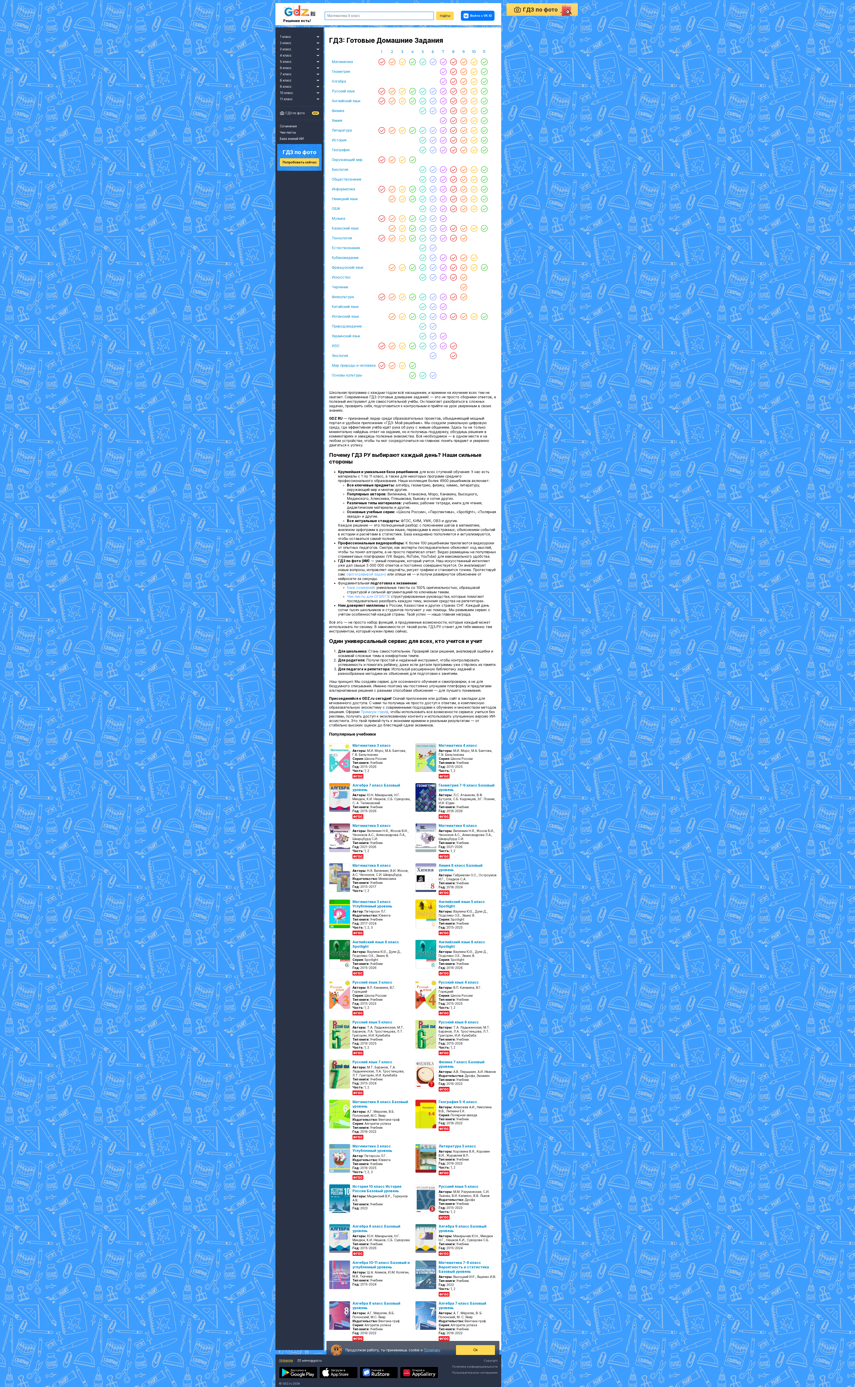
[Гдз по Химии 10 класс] (474, 120)
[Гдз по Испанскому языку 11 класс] (484, 316)
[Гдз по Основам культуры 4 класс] (412, 375)
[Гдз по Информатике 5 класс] (423, 189)
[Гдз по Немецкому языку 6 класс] (433, 198)
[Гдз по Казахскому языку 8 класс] (453, 228)
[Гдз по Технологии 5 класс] (423, 238)
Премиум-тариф (374, 716)
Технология (342, 238)
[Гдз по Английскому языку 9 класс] (463, 100)
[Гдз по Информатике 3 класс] (402, 189)
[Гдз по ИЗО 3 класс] (402, 345)
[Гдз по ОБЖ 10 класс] (474, 208)
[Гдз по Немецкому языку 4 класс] (412, 198)
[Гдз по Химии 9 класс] (463, 120)
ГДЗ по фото (295, 113)
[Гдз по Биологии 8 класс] (453, 169)
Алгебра (339, 81)
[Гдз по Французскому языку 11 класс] (484, 267)
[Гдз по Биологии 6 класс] (433, 169)
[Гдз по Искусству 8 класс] (453, 277)
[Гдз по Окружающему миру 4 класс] (412, 159)
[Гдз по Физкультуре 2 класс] (392, 296)
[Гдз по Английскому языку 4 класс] (412, 100)
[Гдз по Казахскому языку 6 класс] (433, 228)
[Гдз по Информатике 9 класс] (463, 189)
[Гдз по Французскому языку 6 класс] (433, 267)
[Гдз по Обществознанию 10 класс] (474, 179)
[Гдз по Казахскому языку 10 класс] (474, 228)
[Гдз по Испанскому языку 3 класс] (402, 316)
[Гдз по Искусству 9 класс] (463, 277)
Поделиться (344, 386)
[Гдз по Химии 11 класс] (484, 120)
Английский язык (346, 101)
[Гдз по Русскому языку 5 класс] (423, 91)
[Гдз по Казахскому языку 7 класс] (443, 228)
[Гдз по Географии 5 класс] (423, 149)
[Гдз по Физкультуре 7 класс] (443, 296)
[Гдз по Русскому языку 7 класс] (443, 91)
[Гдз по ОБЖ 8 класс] (453, 208)
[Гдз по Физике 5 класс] (423, 110)
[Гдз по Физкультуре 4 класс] (412, 296)
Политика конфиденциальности (475, 1371)
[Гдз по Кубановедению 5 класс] (423, 257)
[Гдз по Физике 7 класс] (443, 110)
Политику (432, 1350)
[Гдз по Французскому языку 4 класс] (412, 267)
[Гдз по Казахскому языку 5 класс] (423, 228)
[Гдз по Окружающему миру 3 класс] (402, 159)
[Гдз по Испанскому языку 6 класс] (433, 316)
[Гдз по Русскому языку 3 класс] (402, 91)
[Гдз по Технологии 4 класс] (412, 238)
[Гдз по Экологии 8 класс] (453, 355)
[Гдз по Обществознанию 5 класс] (423, 179)
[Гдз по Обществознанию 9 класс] (463, 179)
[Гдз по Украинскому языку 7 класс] (443, 336)
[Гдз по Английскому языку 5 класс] (423, 100)
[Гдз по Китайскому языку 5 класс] (423, 306)
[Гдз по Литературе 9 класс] (463, 130)
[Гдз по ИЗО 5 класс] (423, 345)
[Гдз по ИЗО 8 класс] (453, 345)
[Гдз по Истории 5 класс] (423, 140)
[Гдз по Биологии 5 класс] (423, 169)
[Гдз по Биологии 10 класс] (474, 169)
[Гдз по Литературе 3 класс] (402, 130)
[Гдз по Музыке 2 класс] (392, 218)
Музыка (338, 218)
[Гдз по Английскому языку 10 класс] (474, 100)
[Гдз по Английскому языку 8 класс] (453, 100)
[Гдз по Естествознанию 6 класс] (433, 247)
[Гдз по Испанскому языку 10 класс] (474, 316)
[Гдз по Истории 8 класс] (453, 140)
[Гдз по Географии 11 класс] (484, 149)
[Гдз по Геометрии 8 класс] (453, 71)
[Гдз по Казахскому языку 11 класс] (484, 228)
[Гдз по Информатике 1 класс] (382, 189)
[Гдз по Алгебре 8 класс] (453, 81)
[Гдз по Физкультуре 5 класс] (423, 296)
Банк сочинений (360, 592)
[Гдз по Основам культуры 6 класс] (433, 375)
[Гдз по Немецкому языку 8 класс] (453, 198)
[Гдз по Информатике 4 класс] (412, 189)
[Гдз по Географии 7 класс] (443, 149)
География (341, 150)
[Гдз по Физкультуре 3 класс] (402, 296)
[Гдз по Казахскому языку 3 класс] (402, 228)
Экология (340, 355)
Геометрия (341, 71)
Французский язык (347, 267)
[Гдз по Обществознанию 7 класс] (443, 179)
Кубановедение (345, 257)
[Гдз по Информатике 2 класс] (392, 189)
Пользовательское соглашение (475, 1377)
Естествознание (346, 248)
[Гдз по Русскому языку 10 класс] (474, 91)
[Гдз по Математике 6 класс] (433, 61)
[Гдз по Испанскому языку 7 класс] (443, 316)
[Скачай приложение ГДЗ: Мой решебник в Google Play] (298, 1377)
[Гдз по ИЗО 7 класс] (443, 345)
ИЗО (335, 346)
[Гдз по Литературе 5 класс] (423, 130)
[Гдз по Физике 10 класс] (474, 110)
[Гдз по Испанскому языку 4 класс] (412, 316)
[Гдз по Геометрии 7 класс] (443, 71)
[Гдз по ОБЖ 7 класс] (443, 208)
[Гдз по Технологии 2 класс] (392, 238)
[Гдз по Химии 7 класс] (443, 120)
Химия (337, 120)
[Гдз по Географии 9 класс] (463, 149)
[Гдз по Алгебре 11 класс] (484, 81)
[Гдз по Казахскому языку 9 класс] (463, 228)
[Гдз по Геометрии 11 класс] (484, 71)
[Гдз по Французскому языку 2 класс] (392, 267)
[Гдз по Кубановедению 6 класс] (433, 257)
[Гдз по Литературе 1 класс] (382, 130)
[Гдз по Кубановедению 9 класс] (463, 257)
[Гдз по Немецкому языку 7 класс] (443, 198)
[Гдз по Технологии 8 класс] (453, 238)
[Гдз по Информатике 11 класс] (484, 189)
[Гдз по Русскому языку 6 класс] (433, 91)
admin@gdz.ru (312, 1365)
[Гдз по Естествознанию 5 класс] (423, 247)
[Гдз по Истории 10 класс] (474, 140)
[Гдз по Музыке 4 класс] (412, 218)
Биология (340, 169)
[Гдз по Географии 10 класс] (474, 149)
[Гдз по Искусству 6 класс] (433, 277)
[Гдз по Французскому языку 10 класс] (474, 267)
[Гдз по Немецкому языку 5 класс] (423, 198)
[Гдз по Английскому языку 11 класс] (484, 100)
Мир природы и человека (354, 365)
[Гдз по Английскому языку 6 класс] (433, 100)
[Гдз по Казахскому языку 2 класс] (392, 228)
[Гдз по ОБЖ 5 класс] (423, 208)
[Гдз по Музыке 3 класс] (402, 218)
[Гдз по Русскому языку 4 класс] (412, 91)
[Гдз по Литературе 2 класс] (392, 130)
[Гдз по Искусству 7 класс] (443, 277)
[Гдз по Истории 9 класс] (463, 140)
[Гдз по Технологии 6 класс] (433, 238)
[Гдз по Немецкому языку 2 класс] (392, 198)
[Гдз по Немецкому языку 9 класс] (463, 198)
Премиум (286, 1365)
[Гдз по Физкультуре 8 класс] (453, 296)
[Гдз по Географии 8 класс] (453, 149)
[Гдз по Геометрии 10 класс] (474, 71)
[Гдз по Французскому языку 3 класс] (402, 267)
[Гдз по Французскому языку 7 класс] (443, 267)
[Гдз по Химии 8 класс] (453, 120)
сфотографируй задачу (366, 578)
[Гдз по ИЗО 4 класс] (412, 345)
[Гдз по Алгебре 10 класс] (474, 81)
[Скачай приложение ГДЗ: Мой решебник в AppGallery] (419, 1377)
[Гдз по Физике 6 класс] (433, 110)
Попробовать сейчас (300, 162)
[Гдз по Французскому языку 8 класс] (453, 267)
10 (474, 52)
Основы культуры (347, 375)
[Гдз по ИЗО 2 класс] (392, 345)
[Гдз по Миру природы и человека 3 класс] (402, 365)
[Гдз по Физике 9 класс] (463, 110)
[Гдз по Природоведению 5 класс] (423, 326)
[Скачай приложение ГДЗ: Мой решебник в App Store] (338, 1377)
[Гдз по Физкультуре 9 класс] (463, 296)
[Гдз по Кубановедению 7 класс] (443, 257)
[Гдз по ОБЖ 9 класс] (463, 208)
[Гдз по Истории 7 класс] (443, 140)
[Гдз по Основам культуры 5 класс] (423, 375)
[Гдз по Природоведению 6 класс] (433, 326)
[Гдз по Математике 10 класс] (474, 61)
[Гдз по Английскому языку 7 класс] (443, 100)
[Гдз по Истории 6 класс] (433, 140)
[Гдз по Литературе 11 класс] (484, 130)
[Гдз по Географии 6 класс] (433, 149)
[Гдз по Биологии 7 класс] (443, 169)
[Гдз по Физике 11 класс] (484, 110)
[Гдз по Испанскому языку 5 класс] (423, 316)
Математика (342, 61)
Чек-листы (288, 132)
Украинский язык (346, 336)
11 (484, 52)
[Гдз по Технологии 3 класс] (402, 238)
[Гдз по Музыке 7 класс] (443, 218)
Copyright (491, 1365)
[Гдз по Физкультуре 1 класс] (382, 296)
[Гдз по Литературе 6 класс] (433, 130)
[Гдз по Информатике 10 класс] (474, 189)
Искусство (341, 277)
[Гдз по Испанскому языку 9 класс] (463, 316)
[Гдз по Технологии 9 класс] (463, 238)
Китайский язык (345, 306)
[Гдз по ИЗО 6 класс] (433, 345)
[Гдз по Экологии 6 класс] (433, 355)
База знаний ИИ (292, 138)
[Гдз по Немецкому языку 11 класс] (484, 198)
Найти (445, 16)
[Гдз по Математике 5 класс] (423, 61)
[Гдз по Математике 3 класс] (402, 61)
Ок (475, 1350)
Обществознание (346, 179)
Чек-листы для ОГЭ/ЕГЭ (368, 601)
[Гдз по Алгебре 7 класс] (443, 81)
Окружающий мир (347, 159)
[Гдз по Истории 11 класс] (484, 140)
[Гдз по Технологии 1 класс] (382, 238)
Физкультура (343, 297)
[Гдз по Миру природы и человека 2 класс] (392, 365)
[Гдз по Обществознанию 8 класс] (453, 179)
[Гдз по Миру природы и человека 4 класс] (412, 365)
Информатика (343, 189)
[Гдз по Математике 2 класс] (392, 61)
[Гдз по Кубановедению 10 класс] (474, 257)
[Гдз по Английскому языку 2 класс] (392, 100)
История (339, 140)
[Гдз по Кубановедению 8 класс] (453, 257)
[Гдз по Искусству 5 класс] (423, 277)
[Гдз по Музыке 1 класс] (382, 218)
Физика (338, 110)
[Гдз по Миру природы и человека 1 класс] (382, 365)
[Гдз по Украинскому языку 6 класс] (433, 336)
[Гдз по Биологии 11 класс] (484, 169)
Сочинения (288, 126)
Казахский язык (345, 228)
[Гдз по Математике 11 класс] (484, 61)
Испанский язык (345, 316)
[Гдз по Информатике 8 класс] (453, 189)
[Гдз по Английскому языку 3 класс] (402, 100)
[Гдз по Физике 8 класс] (453, 110)
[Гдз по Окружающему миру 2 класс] (392, 159)
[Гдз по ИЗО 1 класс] (382, 345)
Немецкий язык (345, 199)
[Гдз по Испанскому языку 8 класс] (453, 316)
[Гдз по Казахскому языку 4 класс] (412, 228)
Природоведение (347, 326)
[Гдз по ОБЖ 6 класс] (433, 208)
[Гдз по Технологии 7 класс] (443, 238)
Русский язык (343, 91)
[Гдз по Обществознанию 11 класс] (484, 179)
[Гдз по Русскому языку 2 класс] (392, 91)
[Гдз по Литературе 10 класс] (474, 130)
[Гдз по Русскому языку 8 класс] (453, 91)
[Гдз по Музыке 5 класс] (423, 218)
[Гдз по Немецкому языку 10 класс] (474, 198)
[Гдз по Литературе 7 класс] (443, 130)
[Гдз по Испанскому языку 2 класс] (392, 316)
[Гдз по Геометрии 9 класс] (463, 71)
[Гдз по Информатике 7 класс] (443, 189)
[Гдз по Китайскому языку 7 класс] (443, 306)
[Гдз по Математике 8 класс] (453, 61)
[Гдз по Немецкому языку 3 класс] (402, 198)
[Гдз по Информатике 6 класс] (433, 189)
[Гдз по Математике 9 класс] (463, 61)
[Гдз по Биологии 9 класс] (463, 169)
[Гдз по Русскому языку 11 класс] (484, 91)
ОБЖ (336, 208)
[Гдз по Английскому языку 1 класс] (382, 100)
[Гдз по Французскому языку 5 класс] (423, 267)
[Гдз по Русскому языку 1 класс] (382, 91)
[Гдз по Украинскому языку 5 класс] (423, 336)
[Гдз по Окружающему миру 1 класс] (382, 159)
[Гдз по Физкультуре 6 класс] (433, 296)
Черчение (340, 287)
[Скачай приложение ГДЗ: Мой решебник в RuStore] (379, 1377)
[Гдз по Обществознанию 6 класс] (433, 179)
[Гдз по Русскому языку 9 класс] (463, 91)
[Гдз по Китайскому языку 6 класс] (433, 306)
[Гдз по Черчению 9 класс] (463, 287)
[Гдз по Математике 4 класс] (412, 61)
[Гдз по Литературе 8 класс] (453, 130)
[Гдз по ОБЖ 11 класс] (484, 208)
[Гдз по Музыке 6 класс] (433, 218)
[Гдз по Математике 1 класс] (382, 61)
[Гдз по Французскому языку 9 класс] (463, 267)
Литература (342, 130)
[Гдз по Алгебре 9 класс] (463, 81)
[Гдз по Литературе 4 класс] (412, 130)
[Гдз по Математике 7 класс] (443, 61)
